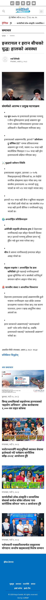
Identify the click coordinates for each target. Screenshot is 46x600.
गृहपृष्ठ (4, 35)
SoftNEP (26, 598)
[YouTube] (34, 3)
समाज (33, 584)
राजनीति (26, 584)
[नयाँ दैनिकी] (5, 59)
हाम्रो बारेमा (18, 588)
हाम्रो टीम (27, 588)
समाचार (18, 584)
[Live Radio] (12, 3)
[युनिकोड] (18, 3)
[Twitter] (28, 3)
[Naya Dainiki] (23, 10)
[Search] (4, 11)
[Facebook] (23, 3)
